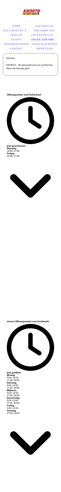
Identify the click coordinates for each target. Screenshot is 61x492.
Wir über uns (44, 30)
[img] (30, 12)
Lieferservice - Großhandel (45, 35)
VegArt (16, 39)
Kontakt (16, 48)
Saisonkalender (16, 44)
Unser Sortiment (44, 39)
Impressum (44, 48)
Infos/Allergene (44, 44)
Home (16, 26)
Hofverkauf (44, 26)
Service (16, 35)
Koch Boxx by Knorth (16, 30)
